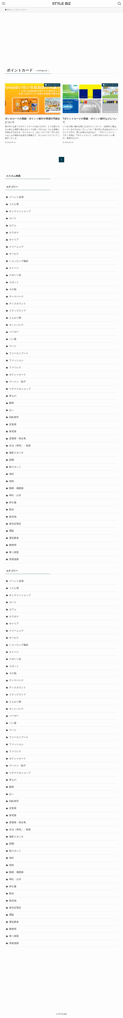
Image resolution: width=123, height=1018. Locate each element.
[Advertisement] (61, 35)
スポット (14, 282)
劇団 (11, 403)
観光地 (12, 516)
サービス (14, 254)
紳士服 (12, 502)
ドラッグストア (17, 310)
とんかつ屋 (15, 318)
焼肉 (11, 481)
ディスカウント (17, 303)
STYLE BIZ (61, 3)
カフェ (12, 225)
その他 (12, 289)
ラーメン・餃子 (17, 381)
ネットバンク (16, 325)
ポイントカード (17, 374)
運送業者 (14, 538)
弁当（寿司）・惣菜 (20, 445)
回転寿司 (14, 417)
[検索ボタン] (119, 3)
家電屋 (12, 431)
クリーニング (16, 246)
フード (12, 346)
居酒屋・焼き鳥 (17, 438)
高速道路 (14, 559)
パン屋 (12, 339)
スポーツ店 (15, 275)
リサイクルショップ (20, 389)
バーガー (14, 332)
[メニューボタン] (3, 3)
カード (12, 218)
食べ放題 (14, 552)
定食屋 (12, 424)
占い (11, 410)
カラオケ (14, 232)
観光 (11, 509)
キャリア (14, 239)
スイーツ (14, 268)
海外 (11, 474)
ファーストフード (18, 353)
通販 (11, 530)
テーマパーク (16, 296)
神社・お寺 (15, 495)
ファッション (16, 360)
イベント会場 (16, 197)
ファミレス (15, 367)
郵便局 (12, 545)
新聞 (11, 460)
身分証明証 (15, 523)
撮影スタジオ (16, 452)
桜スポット (15, 467)
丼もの (12, 396)
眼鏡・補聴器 (16, 488)
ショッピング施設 (18, 261)
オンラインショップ (20, 211)
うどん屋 (14, 204)
